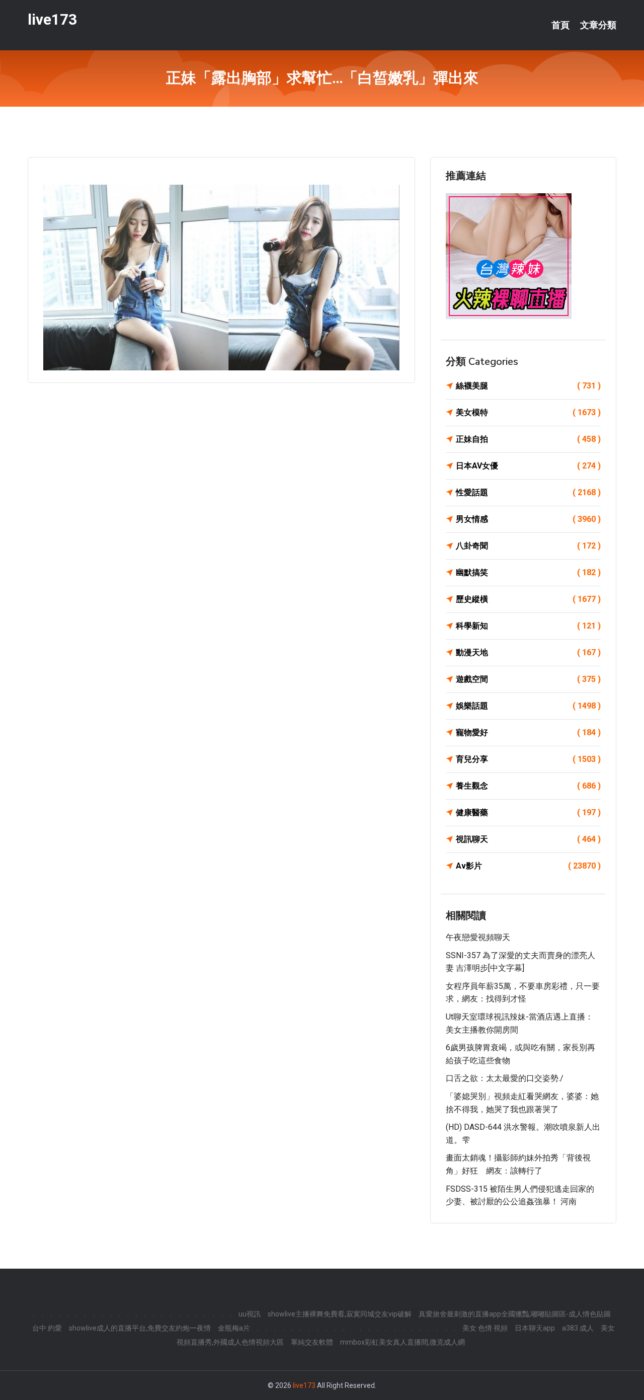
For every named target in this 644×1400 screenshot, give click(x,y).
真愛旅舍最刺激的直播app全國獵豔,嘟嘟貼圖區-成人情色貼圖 (515, 1314)
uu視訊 (249, 1314)
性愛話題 (528, 492)
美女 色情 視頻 (485, 1328)
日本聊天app (535, 1328)
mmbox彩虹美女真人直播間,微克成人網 (402, 1342)
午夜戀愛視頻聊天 (478, 937)
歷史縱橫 (528, 599)
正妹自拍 (528, 439)
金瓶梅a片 (234, 1328)
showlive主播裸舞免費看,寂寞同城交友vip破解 (340, 1314)
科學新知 (528, 626)
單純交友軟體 (312, 1342)
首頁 (560, 25)
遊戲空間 (528, 679)
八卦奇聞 (528, 546)
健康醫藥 (528, 812)
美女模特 (528, 412)
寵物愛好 (528, 732)
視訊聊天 (528, 839)
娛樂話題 (528, 706)
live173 (52, 19)
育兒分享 (528, 759)
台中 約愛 (47, 1328)
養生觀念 (528, 786)
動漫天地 (528, 652)
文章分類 (598, 25)
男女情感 (528, 519)
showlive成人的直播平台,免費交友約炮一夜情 (140, 1328)
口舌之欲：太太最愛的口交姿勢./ (505, 1078)
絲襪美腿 (528, 386)
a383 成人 (578, 1328)
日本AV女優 (528, 466)
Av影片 (528, 866)
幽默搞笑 (528, 572)
